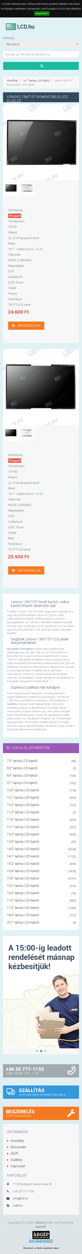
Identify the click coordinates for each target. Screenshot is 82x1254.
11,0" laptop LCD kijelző (41, 812)
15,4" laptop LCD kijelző (41, 871)
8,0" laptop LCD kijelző (41, 768)
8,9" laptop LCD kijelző (41, 775)
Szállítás (12, 704)
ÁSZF (14, 1153)
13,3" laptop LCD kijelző (41, 834)
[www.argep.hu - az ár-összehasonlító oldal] (41, 1235)
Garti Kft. (41, 1226)
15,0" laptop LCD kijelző (41, 864)
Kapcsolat (17, 1166)
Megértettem (41, 13)
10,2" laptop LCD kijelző (41, 805)
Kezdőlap (12, 80)
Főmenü (8, 38)
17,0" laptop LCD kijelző (41, 900)
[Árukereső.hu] (41, 1242)
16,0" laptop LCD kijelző (41, 886)
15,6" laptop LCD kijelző (41, 878)
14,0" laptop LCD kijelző (41, 849)
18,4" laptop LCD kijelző (41, 915)
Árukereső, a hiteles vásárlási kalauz (41, 1248)
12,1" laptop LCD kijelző (41, 827)
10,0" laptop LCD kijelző (41, 790)
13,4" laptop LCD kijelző (41, 841)
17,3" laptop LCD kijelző (41, 908)
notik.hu (18, 1205)
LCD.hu (39, 1222)
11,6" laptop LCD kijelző (41, 819)
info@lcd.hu (20, 1198)
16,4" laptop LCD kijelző (41, 893)
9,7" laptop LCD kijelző (41, 783)
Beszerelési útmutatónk (20, 648)
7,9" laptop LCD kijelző (41, 761)
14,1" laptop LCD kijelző (36, 80)
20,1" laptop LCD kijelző (41, 922)
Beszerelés (18, 1147)
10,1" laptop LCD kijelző (41, 797)
